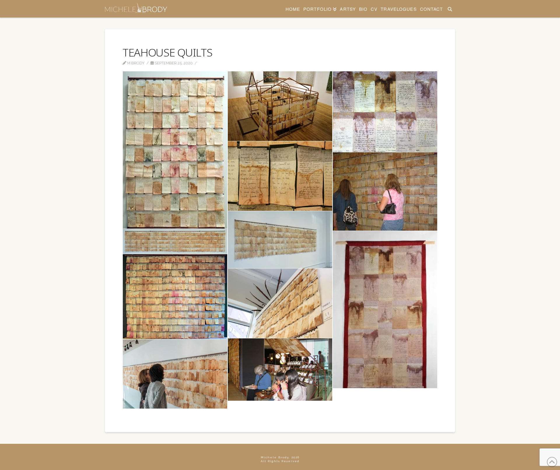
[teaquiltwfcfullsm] (175, 241)
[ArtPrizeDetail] (280, 176)
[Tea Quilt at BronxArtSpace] (280, 303)
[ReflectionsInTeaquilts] (175, 374)
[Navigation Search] (449, 8)
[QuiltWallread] (385, 191)
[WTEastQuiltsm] (385, 309)
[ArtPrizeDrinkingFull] (280, 369)
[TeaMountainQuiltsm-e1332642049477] (280, 239)
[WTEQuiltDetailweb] (385, 111)
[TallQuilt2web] (175, 150)
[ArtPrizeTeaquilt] (175, 296)
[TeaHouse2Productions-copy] (280, 106)
